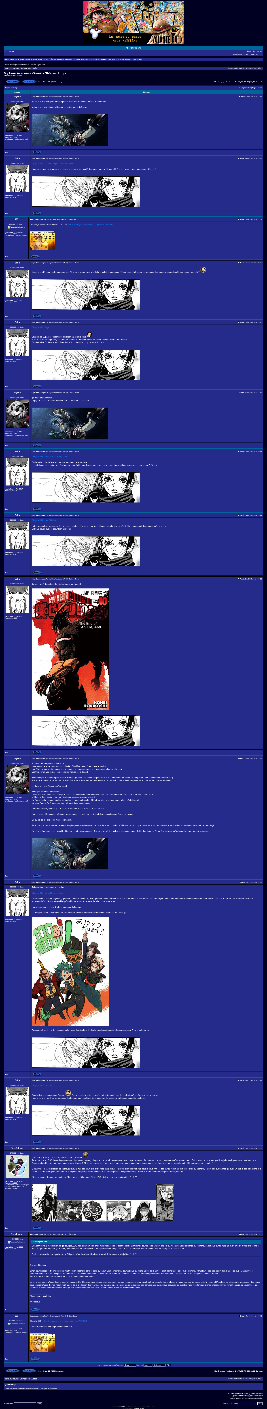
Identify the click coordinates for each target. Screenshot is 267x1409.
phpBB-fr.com (139, 1408)
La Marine (18, 76)
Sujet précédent (245, 88)
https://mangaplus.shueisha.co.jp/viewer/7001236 (65, 1321)
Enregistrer (137, 59)
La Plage (23, 68)
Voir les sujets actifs (38, 65)
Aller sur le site (133, 48)
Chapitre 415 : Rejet (41, 327)
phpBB (123, 1406)
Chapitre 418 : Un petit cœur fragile (47, 893)
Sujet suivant (257, 88)
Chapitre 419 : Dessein (42, 1085)
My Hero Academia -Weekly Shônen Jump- (35, 73)
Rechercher (258, 51)
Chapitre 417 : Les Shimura (44, 520)
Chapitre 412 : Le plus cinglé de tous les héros (52, 163)
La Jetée (33, 68)
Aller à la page (219, 82)
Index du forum (11, 68)
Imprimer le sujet (11, 88)
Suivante (259, 82)
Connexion (9, 51)
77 (239, 82)
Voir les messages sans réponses (16, 65)
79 (245, 82)
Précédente (230, 82)
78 (242, 82)
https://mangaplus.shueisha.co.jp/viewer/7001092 (91, 224)
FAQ (249, 51)
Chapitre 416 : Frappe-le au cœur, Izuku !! (50, 456)
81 (251, 82)
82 (254, 82)
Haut (6, 152)
